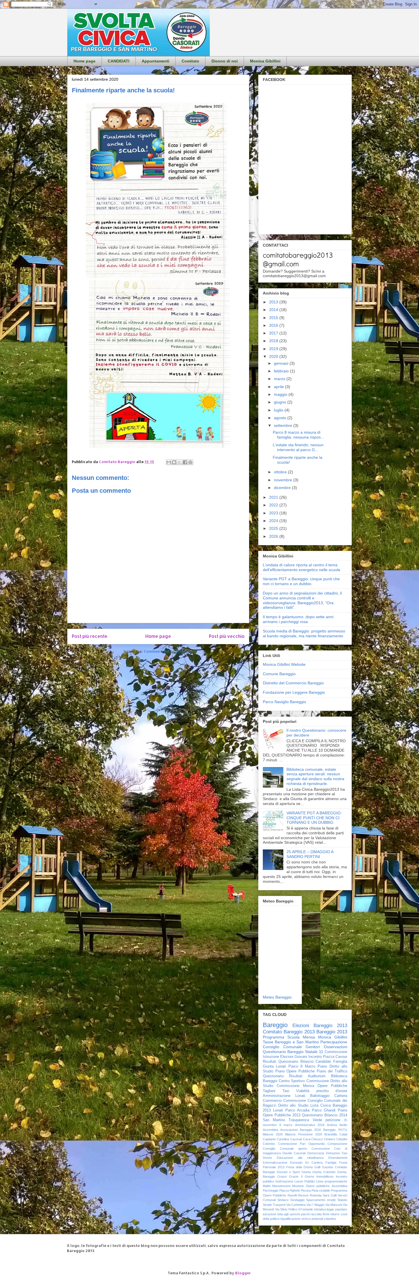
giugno (280, 402)
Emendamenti (337, 1157)
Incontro (315, 1057)
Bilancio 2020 (273, 1134)
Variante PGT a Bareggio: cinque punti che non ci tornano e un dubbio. (301, 581)
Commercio (272, 1101)
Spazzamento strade (321, 1200)
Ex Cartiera (314, 1162)
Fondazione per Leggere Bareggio (294, 692)
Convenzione (321, 1148)
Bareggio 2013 (331, 1031)
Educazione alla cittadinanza (300, 1157)
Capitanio (269, 1139)
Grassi (282, 1176)
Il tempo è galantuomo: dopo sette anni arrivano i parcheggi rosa (298, 619)
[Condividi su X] (179, 462)
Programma (273, 1037)
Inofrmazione (284, 1181)
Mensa (309, 1037)
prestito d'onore (331, 1091)
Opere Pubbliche (332, 1086)
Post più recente (89, 636)
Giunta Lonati (274, 1066)
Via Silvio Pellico (286, 1209)
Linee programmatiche (331, 1181)
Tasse (268, 1042)
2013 (274, 302)
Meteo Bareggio (277, 997)
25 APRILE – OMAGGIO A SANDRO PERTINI (309, 854)
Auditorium (317, 1076)
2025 (274, 528)
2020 (274, 356)
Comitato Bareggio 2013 (289, 1031)
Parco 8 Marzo (301, 1066)
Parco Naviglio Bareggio (284, 701)
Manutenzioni (281, 1186)
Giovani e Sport (288, 1172)
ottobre (281, 472)
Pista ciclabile (321, 1190)
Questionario (273, 1076)
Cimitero (329, 1139)
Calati (343, 1134)
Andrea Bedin (337, 1125)
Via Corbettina (296, 1204)
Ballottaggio (319, 1096)
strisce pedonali (312, 1218)
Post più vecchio (227, 636)
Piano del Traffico (332, 1071)
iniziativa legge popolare (330, 1209)
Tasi (285, 1091)
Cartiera (340, 1096)
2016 (274, 325)
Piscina (306, 1190)
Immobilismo (324, 1176)
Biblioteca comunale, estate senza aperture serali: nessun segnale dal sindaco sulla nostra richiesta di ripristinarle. (315, 776)
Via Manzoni (333, 1204)
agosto (280, 417)
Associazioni (289, 1129)
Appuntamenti (155, 61)
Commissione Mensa (295, 1086)
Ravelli (292, 1195)
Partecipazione (333, 1042)
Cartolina (283, 1139)
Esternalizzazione (275, 1162)
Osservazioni (335, 1046)
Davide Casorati (294, 1153)
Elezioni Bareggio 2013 (319, 1025)
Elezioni (286, 1057)
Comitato (190, 61)
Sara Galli (329, 1195)
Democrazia (315, 1153)
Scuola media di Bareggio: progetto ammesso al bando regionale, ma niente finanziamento (304, 633)
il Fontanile (305, 1209)
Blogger (243, 1273)
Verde (317, 1120)
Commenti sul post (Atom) (168, 651)
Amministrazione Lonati (284, 1096)
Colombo (269, 1143)
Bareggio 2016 (310, 1129)
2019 (274, 348)
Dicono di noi (224, 61)
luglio (279, 410)
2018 (274, 340)
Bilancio (307, 1062)
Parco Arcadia (297, 1110)
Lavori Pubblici (304, 1181)
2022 (274, 505)
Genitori (313, 1046)
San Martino (274, 1120)
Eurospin (296, 1162)
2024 (274, 520)
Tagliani (269, 1091)
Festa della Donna (299, 1167)
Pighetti (295, 1190)
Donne (267, 1157)
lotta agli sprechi (288, 1214)
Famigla (331, 1162)
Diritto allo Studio (293, 1105)
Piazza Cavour (335, 1057)
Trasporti (279, 1204)
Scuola (293, 1037)
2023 (274, 513)
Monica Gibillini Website (284, 664)
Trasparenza (298, 1120)
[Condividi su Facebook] (185, 462)
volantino (330, 1218)
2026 (274, 536)
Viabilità (302, 1091)
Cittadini (341, 1139)
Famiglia (340, 1062)
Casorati (296, 1139)
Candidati (323, 1062)
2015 (274, 317)
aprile (279, 386)
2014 (274, 309)
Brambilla (330, 1134)
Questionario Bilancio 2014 (324, 1115)
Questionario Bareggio (283, 1051)
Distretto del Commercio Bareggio (293, 683)
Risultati (295, 1076)
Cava (306, 1139)
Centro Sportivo (292, 1081)
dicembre (283, 487)
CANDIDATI (118, 61)
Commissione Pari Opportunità (301, 1143)
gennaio (282, 363)
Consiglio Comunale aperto (285, 1148)
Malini (266, 1186)
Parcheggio (270, 1190)
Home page (84, 61)
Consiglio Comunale (282, 1046)
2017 (274, 333)
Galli (317, 1167)
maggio (281, 394)
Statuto (342, 1200)
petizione (333, 1120)
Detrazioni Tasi (336, 1153)
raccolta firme (319, 1214)
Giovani (300, 1057)
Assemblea (270, 1129)
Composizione (337, 1143)
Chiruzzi (317, 1139)
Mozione (298, 1186)
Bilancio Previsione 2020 (303, 1134)
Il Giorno (307, 1176)
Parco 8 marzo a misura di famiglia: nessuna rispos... (298, 434)
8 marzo (285, 1125)
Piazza (284, 1190)
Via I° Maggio (315, 1204)
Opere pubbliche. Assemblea (326, 1186)
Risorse (303, 1195)
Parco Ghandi (323, 1110)
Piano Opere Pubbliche (295, 1071)
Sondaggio (297, 1200)
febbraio (282, 371)
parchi (305, 1214)
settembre (283, 425)
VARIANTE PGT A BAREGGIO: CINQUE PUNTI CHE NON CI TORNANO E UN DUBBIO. (314, 818)
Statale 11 (314, 1051)
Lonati (278, 1110)
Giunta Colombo (323, 1172)
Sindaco (282, 1200)
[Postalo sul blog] (174, 462)
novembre (283, 480)
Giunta (306, 1172)
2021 (274, 497)
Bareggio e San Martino (297, 1042)
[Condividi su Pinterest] (190, 462)
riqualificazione (290, 1218)
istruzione (269, 1214)
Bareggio (275, 1025)
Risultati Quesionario (280, 1062)
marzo (280, 378)
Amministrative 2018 (310, 1125)
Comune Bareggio (279, 674)
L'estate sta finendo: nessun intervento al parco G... (298, 447)
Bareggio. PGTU (335, 1129)
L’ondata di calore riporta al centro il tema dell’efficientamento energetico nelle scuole (301, 567)
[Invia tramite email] (169, 462)
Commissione (294, 1101)
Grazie (293, 1176)
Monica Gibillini (265, 61)
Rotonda (316, 1195)
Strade (267, 1204)
